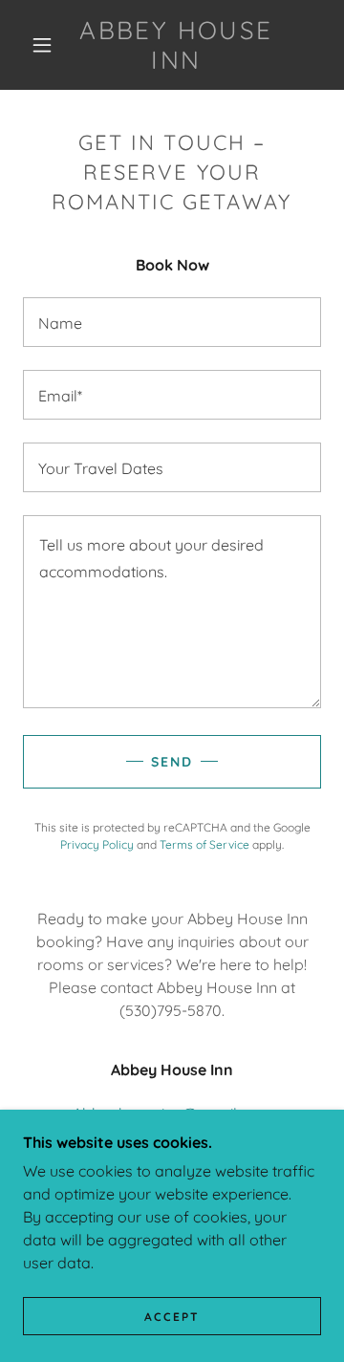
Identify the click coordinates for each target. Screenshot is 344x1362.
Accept (172, 1316)
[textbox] (172, 322)
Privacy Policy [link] (97, 844)
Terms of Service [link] (204, 844)
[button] (42, 45)
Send (172, 761)
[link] (176, 45)
